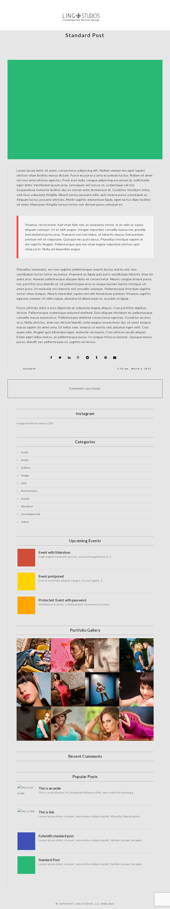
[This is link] (26, 817)
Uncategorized (30, 514)
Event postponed (51, 576)
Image (25, 475)
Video (25, 521)
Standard (29, 368)
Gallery (26, 467)
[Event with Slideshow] (26, 557)
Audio (25, 460)
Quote (25, 498)
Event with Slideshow (54, 552)
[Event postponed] (26, 581)
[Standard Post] (26, 865)
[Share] (51, 357)
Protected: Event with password (62, 600)
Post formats (29, 490)
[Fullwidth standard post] (26, 841)
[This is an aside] (26, 793)
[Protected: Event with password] (26, 605)
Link (23, 483)
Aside (25, 452)
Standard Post (49, 860)
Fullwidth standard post (56, 836)
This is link (46, 812)
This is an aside (50, 788)
